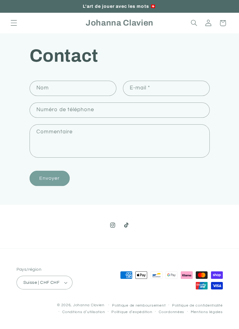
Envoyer (49, 178)
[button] (14, 23)
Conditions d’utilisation (83, 312)
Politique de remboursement (139, 305)
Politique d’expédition (131, 312)
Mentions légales (207, 312)
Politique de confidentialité (197, 305)
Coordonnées (171, 312)
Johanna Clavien (89, 305)
